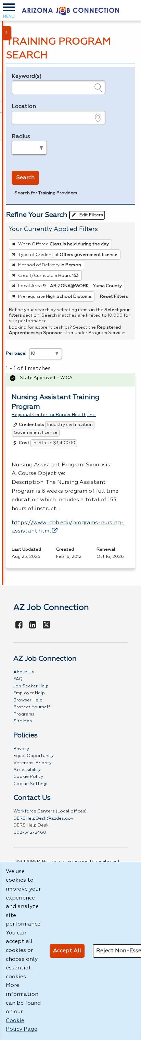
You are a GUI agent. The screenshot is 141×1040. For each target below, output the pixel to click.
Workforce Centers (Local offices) (50, 811)
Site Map (22, 721)
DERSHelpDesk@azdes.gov (43, 818)
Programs (24, 714)
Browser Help (27, 700)
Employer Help (29, 693)
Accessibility (27, 770)
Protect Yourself (31, 707)
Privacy (21, 749)
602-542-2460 (29, 832)
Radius (21, 136)
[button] (9, 10)
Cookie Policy (28, 776)
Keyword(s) (27, 76)
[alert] (70, 380)
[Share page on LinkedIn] (33, 625)
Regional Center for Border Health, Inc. (54, 415)
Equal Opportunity (33, 756)
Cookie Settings (31, 784)
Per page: (16, 353)
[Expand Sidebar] (7, 33)
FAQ (18, 679)
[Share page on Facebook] (19, 625)
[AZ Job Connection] (70, 10)
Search (25, 178)
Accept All (67, 951)
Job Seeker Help (31, 686)
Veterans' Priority (32, 763)
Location (24, 106)
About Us (23, 672)
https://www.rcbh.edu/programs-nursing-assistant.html (68, 527)
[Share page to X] (46, 625)
